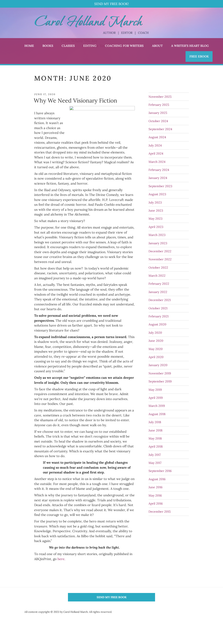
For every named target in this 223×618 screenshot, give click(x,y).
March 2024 (157, 162)
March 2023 (157, 235)
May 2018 (155, 438)
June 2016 (155, 487)
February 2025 (159, 105)
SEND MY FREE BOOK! (111, 4)
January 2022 (158, 292)
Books (47, 46)
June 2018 (155, 430)
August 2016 (157, 479)
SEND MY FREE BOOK (112, 597)
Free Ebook (199, 56)
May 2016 (155, 495)
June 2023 (156, 210)
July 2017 (155, 455)
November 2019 (160, 373)
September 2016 (160, 471)
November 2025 (160, 97)
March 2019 (157, 406)
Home (29, 46)
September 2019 (160, 381)
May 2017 (155, 463)
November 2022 (160, 259)
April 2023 (156, 227)
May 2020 (156, 349)
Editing (89, 46)
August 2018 (157, 414)
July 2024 (155, 145)
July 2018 (155, 422)
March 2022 (157, 276)
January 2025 (158, 113)
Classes (68, 46)
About (157, 46)
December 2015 (160, 512)
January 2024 (158, 178)
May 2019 (155, 390)
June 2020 (156, 341)
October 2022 (158, 267)
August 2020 (157, 324)
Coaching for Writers (124, 46)
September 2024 (160, 129)
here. (61, 559)
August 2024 (157, 137)
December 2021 (160, 300)
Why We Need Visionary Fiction (75, 100)
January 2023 (158, 243)
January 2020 (158, 365)
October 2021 (158, 308)
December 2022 (160, 251)
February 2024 (159, 170)
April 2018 (156, 446)
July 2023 (155, 202)
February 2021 (159, 316)
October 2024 (158, 121)
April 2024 (156, 153)
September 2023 (160, 186)
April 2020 (156, 357)
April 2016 (156, 503)
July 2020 (155, 333)
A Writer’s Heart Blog (190, 46)
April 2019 (156, 398)
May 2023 (155, 219)
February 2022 (159, 284)
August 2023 (157, 194)
